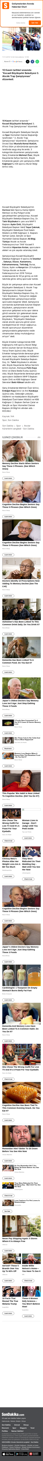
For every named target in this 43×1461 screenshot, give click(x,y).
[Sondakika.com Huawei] (35, 1454)
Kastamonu (25, 261)
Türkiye (6, 241)
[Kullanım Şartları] (7, 1445)
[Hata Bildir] (25, 1449)
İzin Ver (35, 23)
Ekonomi (5, 1428)
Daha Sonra (20, 23)
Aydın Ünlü (15, 224)
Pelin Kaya (31, 368)
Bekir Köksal (18, 382)
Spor (7, 135)
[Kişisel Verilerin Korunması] (31, 1447)
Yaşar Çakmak (33, 227)
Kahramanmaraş (10, 264)
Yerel (32, 1428)
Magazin (23, 1428)
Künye (24, 1421)
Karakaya (33, 391)
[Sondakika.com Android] (21, 1454)
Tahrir (14, 362)
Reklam (13, 1421)
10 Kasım (6, 121)
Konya (21, 267)
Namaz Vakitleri (17, 1431)
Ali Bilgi (31, 239)
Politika (5, 1431)
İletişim (18, 1421)
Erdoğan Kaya (9, 391)
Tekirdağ (23, 264)
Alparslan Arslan (20, 247)
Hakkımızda (6, 1421)
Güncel (17, 1425)
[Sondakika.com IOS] (8, 1454)
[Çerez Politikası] (15, 1447)
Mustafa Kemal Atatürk (25, 143)
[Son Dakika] (21, 1414)
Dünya (26, 1425)
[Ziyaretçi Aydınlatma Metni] (11, 1449)
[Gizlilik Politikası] (20, 1445)
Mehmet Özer (25, 155)
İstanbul (37, 259)
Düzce (15, 261)
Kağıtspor (7, 164)
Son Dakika (6, 1425)
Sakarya (7, 261)
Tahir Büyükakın (10, 221)
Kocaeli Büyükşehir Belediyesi (17, 123)
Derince (6, 210)
